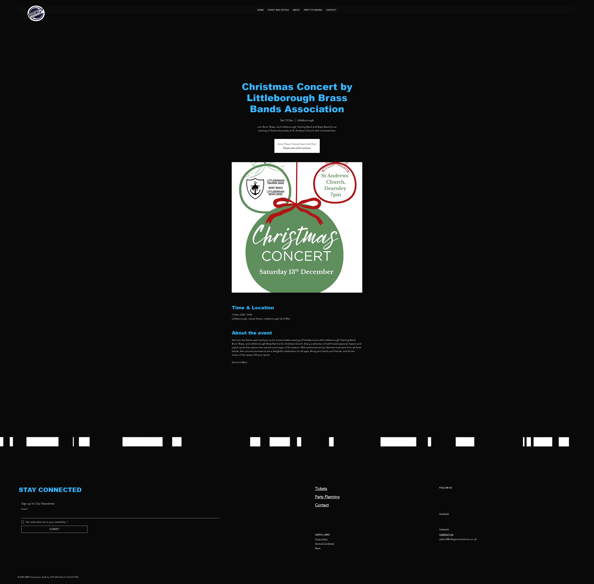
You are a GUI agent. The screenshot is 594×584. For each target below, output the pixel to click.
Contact (322, 505)
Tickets (321, 488)
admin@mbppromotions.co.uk (458, 539)
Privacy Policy (321, 539)
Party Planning (327, 496)
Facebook (444, 513)
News (318, 548)
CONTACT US (446, 534)
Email (24, 509)
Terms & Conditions (324, 543)
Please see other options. (297, 147)
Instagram (444, 529)
